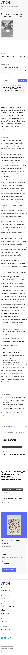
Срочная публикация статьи (7, 606)
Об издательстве (5, 626)
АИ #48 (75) (7, 6)
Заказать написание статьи (7, 613)
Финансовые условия (6, 595)
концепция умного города (13, 67)
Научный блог (4, 621)
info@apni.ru (4, 633)
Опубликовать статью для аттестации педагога (10, 610)
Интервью (3, 618)
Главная (2, 6)
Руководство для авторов (7, 593)
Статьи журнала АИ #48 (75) (16, 6)
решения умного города (6, 70)
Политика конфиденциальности (7, 646)
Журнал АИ (3, 587)
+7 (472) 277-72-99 (5, 629)
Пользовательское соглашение (7, 648)
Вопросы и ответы (5, 616)
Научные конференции (6, 590)
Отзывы (3, 598)
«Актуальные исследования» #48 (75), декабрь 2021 (13, 56)
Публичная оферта (4, 650)
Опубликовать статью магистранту (9, 603)
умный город (4, 67)
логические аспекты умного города (19, 70)
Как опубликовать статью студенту (9, 601)
